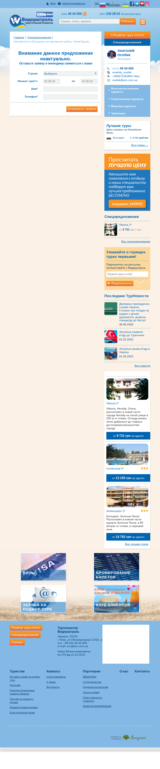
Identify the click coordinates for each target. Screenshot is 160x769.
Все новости (142, 365)
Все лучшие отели (136, 544)
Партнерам (91, 671)
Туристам (17, 671)
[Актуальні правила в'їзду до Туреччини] (111, 336)
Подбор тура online (129, 35)
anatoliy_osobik (122, 72)
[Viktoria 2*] (111, 229)
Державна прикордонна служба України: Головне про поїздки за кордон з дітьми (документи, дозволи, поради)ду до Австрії (134, 312)
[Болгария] (109, 137)
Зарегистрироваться (73, 3)
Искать (129, 21)
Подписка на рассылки (95, 687)
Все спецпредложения (135, 241)
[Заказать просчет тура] (127, 183)
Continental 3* (115, 468)
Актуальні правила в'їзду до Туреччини (131, 333)
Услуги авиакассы (56, 677)
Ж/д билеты (53, 687)
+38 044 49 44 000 (75, 643)
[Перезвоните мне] (84, 13)
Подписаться (121, 283)
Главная (19, 37)
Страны (17, 642)
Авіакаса (53, 671)
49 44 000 (123, 68)
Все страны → (139, 145)
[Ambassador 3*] (127, 497)
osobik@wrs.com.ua (124, 80)
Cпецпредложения (39, 37)
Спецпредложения (127, 42)
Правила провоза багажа (24, 707)
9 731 (139, 138)
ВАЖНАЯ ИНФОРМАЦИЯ (97, 706)
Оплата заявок (91, 692)
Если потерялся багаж (22, 712)
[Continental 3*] (127, 455)
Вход (53, 3)
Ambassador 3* (115, 511)
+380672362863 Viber (126, 76)
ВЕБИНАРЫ (89, 677)
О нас (124, 671)
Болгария (118, 137)
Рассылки (15, 685)
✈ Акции (51, 682)
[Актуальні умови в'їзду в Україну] (111, 353)
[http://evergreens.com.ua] (128, 736)
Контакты (142, 671)
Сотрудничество (92, 682)
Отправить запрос (82, 108)
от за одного (128, 435)
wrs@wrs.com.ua (77, 646)
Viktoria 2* (125, 224)
